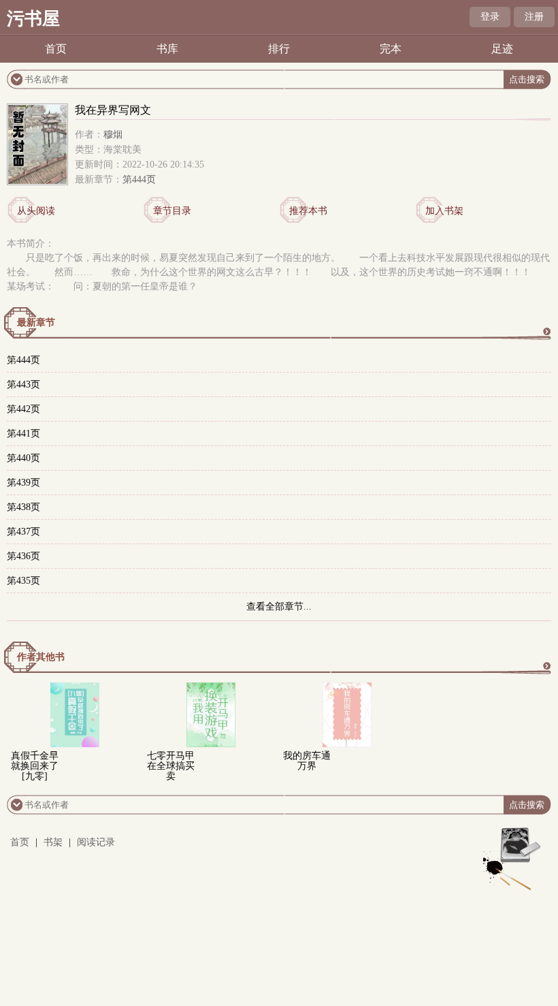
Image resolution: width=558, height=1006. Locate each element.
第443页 (23, 384)
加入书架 (444, 211)
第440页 (23, 458)
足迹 (502, 48)
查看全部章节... (279, 606)
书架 (53, 842)
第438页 (23, 507)
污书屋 (33, 19)
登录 (489, 17)
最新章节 (36, 322)
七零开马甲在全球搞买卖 (171, 766)
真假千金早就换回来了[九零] (35, 766)
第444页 (139, 179)
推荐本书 (308, 211)
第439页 (23, 482)
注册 (534, 17)
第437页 (23, 531)
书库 (167, 48)
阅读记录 (96, 842)
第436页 (23, 556)
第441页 (23, 433)
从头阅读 (36, 211)
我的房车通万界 (307, 761)
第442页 (23, 409)
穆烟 (112, 134)
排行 (279, 48)
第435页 (23, 581)
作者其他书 (41, 657)
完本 (390, 48)
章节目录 (172, 211)
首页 (56, 48)
